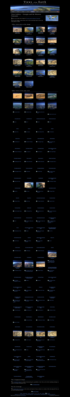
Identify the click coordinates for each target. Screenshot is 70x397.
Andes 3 (40, 128)
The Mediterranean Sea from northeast (29, 65)
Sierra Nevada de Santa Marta (40, 307)
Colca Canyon (29, 138)
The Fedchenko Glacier (17, 277)
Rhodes (41, 75)
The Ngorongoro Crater (17, 237)
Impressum (25, 393)
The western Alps (52, 108)
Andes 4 (52, 128)
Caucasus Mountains (17, 43)
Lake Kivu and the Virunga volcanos (17, 367)
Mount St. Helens (17, 326)
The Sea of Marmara (29, 75)
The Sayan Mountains (40, 207)
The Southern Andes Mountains (52, 287)
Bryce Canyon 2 (40, 158)
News (18, 11)
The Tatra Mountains (17, 316)
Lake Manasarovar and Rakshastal (40, 347)
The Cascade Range (29, 326)
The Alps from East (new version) (40, 376)
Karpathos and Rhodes (29, 86)
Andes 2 (29, 128)
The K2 (17, 227)
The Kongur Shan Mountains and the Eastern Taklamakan (52, 267)
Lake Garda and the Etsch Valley (52, 178)
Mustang (29, 356)
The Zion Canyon (29, 346)
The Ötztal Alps (40, 178)
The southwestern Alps (29, 108)
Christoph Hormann (23, 395)
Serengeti (29, 237)
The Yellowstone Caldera (40, 326)
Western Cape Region (52, 158)
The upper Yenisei (52, 207)
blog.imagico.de (22, 394)
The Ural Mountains (52, 346)
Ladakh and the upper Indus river (41, 238)
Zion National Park (17, 346)
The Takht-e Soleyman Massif (29, 43)
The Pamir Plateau (40, 277)
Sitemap (32, 393)
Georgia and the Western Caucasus (33, 18)
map (40, 393)
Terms (29, 393)
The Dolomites (29, 178)
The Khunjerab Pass (29, 217)
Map (23, 11)
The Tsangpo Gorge (41, 148)
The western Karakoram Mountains (52, 218)
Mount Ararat (17, 32)
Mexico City (52, 237)
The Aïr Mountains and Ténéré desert (40, 99)
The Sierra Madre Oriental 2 (41, 247)
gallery (43, 393)
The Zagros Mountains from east (52, 65)
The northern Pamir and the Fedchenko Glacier (29, 277)
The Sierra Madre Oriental (29, 247)
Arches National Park (41, 138)
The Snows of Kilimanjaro (17, 376)
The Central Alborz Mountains (52, 33)
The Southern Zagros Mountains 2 (52, 76)
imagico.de (17, 394)
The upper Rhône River (40, 108)
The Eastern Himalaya (29, 148)
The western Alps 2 (17, 118)
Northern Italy (29, 207)
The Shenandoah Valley (52, 366)
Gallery (33, 11)
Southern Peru (17, 138)
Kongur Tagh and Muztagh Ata (52, 277)
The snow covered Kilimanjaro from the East (29, 376)
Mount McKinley (17, 108)
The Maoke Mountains (40, 257)
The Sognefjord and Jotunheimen (52, 297)
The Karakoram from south (41, 217)
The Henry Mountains (29, 168)
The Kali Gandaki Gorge (17, 217)
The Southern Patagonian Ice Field (17, 287)
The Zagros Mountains (17, 336)
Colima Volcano (17, 247)
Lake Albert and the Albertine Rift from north (40, 367)
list (38, 393)
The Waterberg (29, 257)
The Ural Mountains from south (17, 357)
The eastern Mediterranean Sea (29, 33)
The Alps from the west (52, 118)
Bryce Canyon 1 (29, 158)
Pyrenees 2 (40, 287)
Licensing (47, 11)
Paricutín (52, 247)
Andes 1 (17, 128)
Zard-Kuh (29, 336)
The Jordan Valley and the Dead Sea (41, 54)
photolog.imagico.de (51, 394)
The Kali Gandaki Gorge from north (40, 357)
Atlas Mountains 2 (17, 148)
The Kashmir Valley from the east (29, 228)
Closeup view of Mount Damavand (40, 43)
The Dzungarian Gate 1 (52, 168)
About (37, 11)
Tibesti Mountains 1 (29, 316)
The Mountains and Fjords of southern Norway (17, 307)
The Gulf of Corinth (17, 86)
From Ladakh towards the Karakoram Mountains (52, 228)
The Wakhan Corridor (52, 316)
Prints (42, 11)
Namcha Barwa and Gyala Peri (52, 149)
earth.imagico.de (44, 394)
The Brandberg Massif (17, 257)
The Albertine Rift (52, 356)
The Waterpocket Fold (17, 168)
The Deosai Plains (17, 207)
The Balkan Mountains (40, 168)
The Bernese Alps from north (40, 118)
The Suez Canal (17, 75)
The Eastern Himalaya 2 (17, 158)
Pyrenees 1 (29, 287)
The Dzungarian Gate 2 (17, 178)
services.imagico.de (29, 394)
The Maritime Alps (29, 118)
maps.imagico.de (37, 394)
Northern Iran (52, 43)
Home (13, 11)
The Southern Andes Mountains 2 (17, 297)
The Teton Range (52, 326)
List (28, 11)
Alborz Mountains (40, 32)
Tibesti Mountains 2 (41, 316)
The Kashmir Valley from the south (41, 228)
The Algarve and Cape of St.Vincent (29, 307)
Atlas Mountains (52, 138)
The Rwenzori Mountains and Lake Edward (29, 367)
